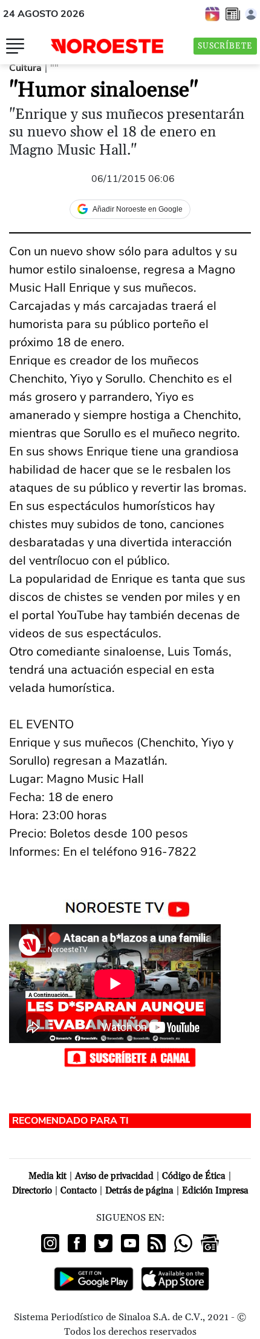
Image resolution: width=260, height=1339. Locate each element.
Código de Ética (194, 1176)
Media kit (47, 1176)
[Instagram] (50, 1243)
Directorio (32, 1190)
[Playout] (213, 13)
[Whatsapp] (183, 1243)
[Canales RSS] (157, 1243)
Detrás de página (139, 1190)
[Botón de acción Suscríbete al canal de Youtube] (130, 1056)
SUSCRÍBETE (225, 46)
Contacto (78, 1190)
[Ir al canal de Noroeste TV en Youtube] (130, 907)
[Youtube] (130, 1243)
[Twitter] (103, 1243)
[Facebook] (77, 1243)
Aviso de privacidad (114, 1176)
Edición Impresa (215, 1190)
